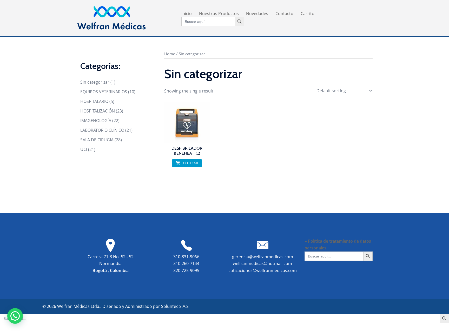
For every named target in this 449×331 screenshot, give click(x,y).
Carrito (307, 13)
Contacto (284, 13)
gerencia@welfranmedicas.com (262, 257)
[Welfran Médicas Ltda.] (111, 18)
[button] (15, 316)
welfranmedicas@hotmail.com (262, 263)
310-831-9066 (186, 257)
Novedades (257, 13)
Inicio (186, 13)
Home (169, 53)
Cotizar (190, 163)
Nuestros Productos (219, 13)
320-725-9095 (186, 270)
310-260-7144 (186, 263)
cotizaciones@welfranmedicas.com (262, 270)
